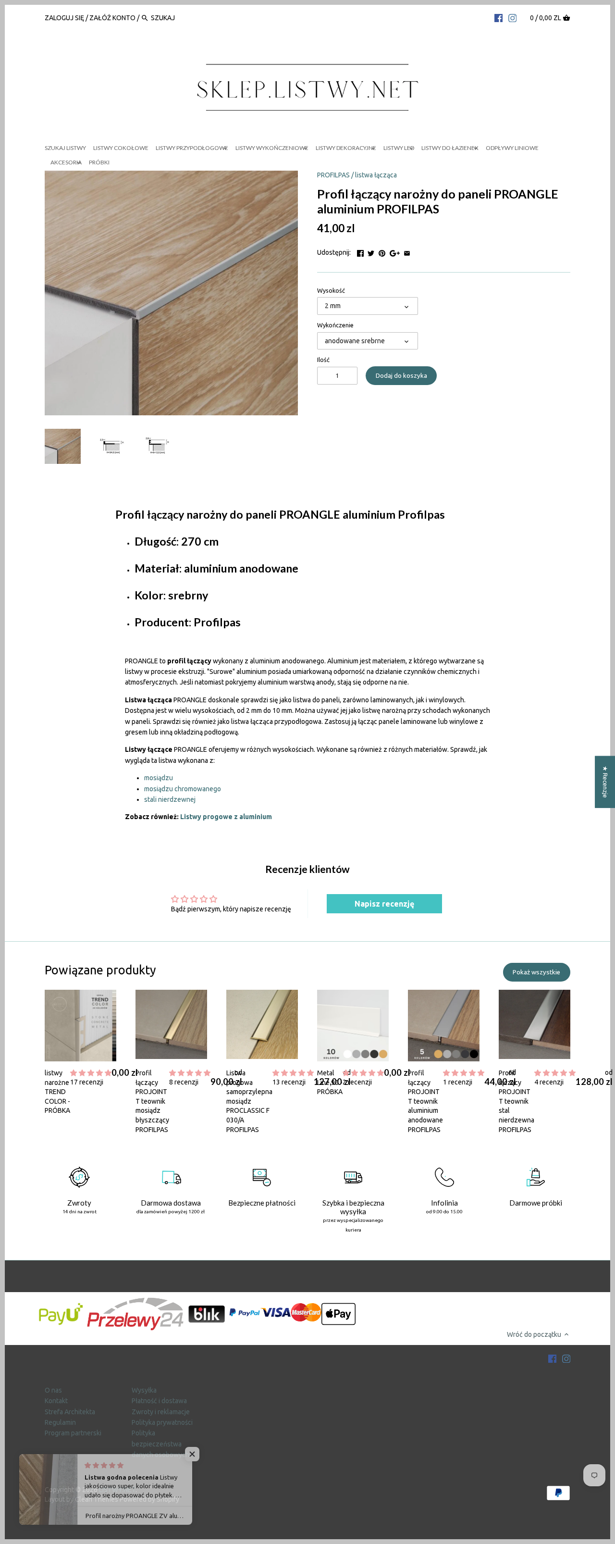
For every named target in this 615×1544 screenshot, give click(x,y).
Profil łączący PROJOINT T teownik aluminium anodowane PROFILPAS (425, 1101)
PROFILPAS (333, 175)
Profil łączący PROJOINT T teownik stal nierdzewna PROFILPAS (516, 1101)
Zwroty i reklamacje (161, 1412)
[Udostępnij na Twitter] (371, 251)
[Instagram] (512, 17)
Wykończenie (335, 325)
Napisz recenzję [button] (384, 903)
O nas (53, 1390)
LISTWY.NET (117, 1490)
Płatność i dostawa (159, 1401)
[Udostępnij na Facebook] (360, 251)
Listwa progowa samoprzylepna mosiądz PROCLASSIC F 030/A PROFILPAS (249, 1101)
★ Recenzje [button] (605, 782)
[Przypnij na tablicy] (382, 251)
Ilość (323, 359)
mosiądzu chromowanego (182, 789)
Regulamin (60, 1422)
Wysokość (331, 290)
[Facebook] (498, 17)
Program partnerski (73, 1433)
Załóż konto (112, 18)
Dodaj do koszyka (401, 375)
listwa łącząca (376, 175)
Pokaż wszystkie (536, 972)
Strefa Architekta (70, 1412)
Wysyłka (144, 1390)
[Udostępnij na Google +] (395, 251)
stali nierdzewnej (170, 799)
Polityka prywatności (162, 1422)
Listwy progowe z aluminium (226, 817)
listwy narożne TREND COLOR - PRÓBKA (57, 1091)
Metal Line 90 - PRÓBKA (330, 1082)
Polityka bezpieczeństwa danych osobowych (160, 1443)
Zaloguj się (65, 18)
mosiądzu (158, 778)
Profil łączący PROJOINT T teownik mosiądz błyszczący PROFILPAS (152, 1101)
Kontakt (56, 1401)
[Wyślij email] (407, 251)
